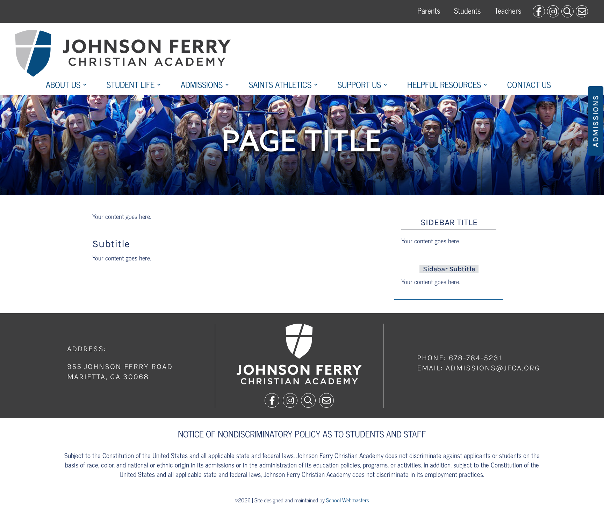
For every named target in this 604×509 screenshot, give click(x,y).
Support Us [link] (359, 86)
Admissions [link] (202, 86)
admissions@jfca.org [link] (493, 367)
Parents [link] (428, 10)
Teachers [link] (508, 10)
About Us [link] (63, 86)
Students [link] (467, 10)
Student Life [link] (130, 86)
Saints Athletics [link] (280, 86)
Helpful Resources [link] (444, 86)
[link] (539, 11)
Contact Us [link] (529, 86)
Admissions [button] (595, 121)
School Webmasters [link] (347, 499)
